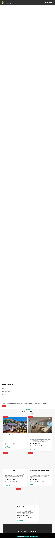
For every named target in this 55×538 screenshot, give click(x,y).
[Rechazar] (53, 535)
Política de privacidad (34, 536)
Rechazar (27, 536)
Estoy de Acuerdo (21, 536)
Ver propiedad (15, 429)
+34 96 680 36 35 (48, 2)
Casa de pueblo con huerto (10, 434)
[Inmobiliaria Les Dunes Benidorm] (7, 3)
